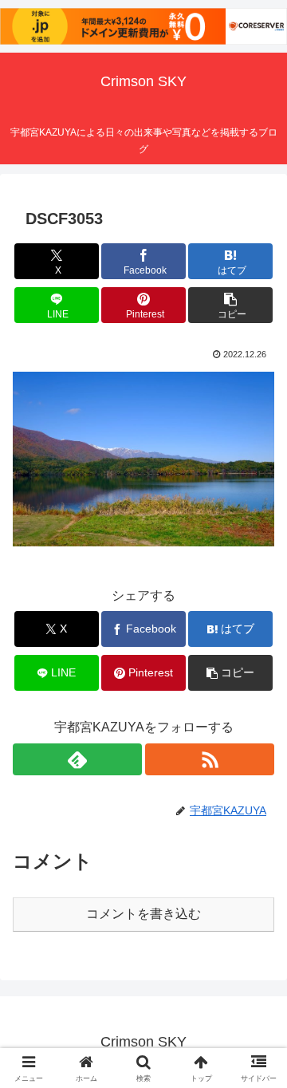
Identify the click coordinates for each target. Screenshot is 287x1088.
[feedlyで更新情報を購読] (77, 759)
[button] (230, 305)
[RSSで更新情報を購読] (209, 759)
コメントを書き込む (143, 913)
